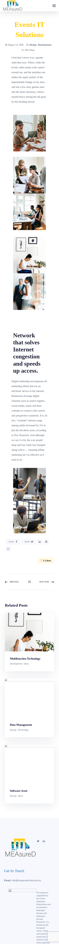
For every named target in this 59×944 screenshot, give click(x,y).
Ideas (26, 663)
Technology (23, 730)
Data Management (21, 724)
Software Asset (18, 790)
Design (33, 45)
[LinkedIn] (39, 542)
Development (44, 45)
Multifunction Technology (25, 658)
